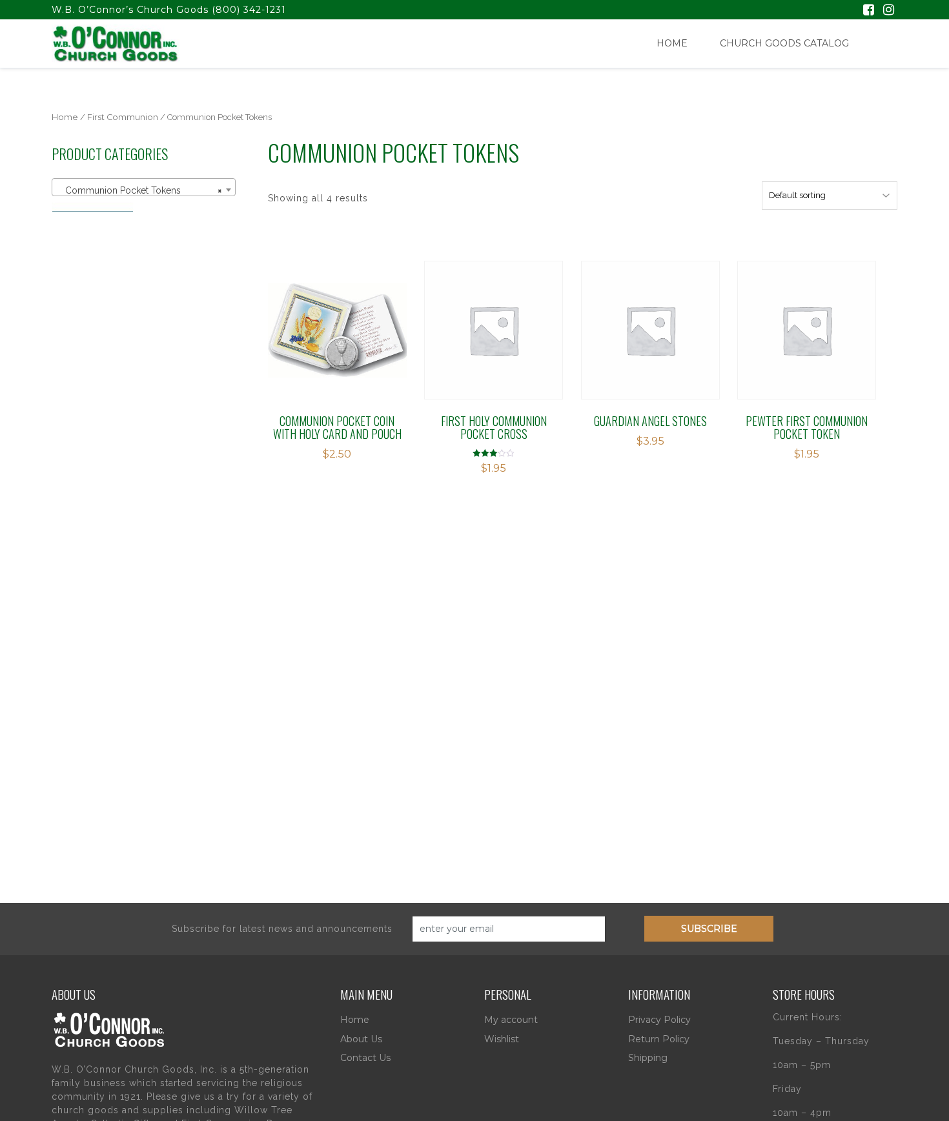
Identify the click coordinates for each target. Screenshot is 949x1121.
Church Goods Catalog (784, 43)
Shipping (648, 1058)
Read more (326, 319)
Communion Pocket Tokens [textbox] (139, 190)
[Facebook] (868, 11)
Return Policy (658, 1039)
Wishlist (501, 1039)
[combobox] (144, 187)
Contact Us (365, 1058)
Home (672, 43)
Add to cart (646, 319)
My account (511, 1019)
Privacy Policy (659, 1019)
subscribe (709, 928)
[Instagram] (888, 11)
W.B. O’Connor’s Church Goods (130, 9)
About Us (361, 1039)
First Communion (122, 117)
